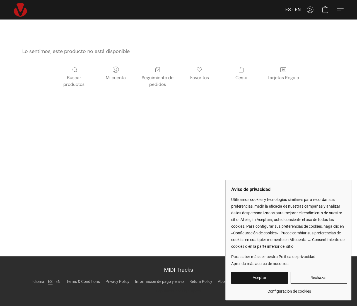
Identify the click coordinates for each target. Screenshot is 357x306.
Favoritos (199, 78)
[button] (20, 10)
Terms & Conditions (83, 281)
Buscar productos (74, 81)
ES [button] (288, 9)
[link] (289, 289)
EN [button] (298, 9)
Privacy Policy (117, 281)
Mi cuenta (116, 78)
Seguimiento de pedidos (157, 81)
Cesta (241, 78)
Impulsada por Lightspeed (178, 291)
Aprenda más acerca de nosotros (259, 263)
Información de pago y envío (159, 281)
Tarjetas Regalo (283, 78)
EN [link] (58, 281)
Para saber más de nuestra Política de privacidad (273, 256)
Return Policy (200, 281)
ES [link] (50, 281)
